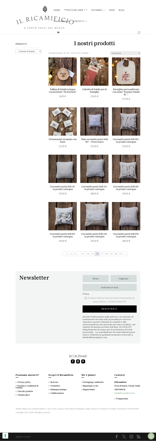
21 (120, 253)
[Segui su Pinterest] (83, 361)
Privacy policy (24, 382)
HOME (57, 10)
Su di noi (54, 382)
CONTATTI (78, 21)
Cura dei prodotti (25, 391)
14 (87, 253)
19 (111, 253)
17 (102, 253)
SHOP (112, 10)
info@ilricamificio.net (124, 393)
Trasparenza (122, 398)
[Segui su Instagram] (78, 361)
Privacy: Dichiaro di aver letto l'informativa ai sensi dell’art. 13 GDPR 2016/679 (111, 300)
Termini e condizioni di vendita (27, 387)
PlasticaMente (61, 21)
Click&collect (24, 395)
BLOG (121, 10)
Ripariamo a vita (90, 386)
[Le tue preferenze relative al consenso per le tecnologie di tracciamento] (5, 436)
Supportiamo (89, 389)
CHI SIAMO (96, 10)
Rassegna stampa (58, 389)
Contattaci (55, 386)
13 (83, 253)
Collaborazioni (57, 393)
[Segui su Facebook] (73, 361)
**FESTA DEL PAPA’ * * (75, 10)
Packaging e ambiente (93, 382)
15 (92, 253)
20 (116, 253)
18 (106, 253)
